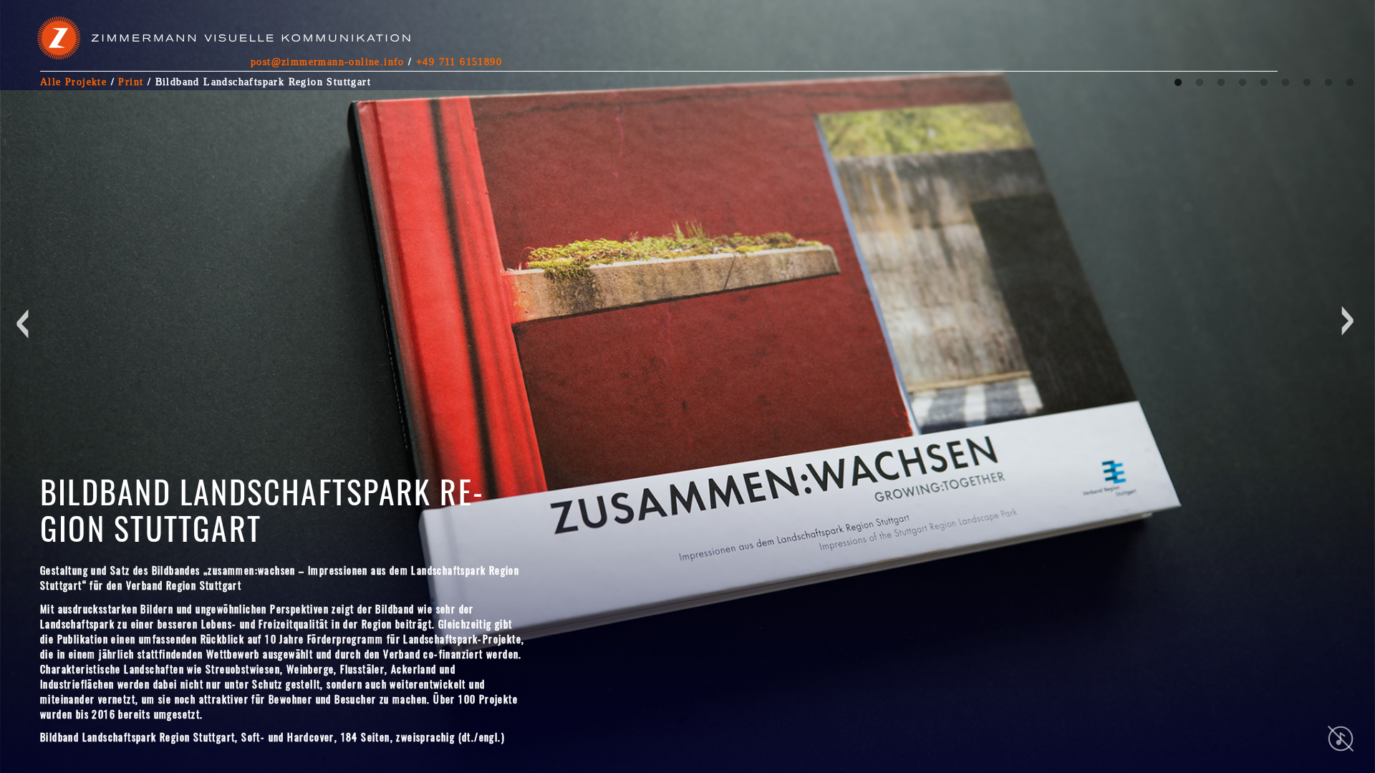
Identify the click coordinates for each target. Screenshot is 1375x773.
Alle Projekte (73, 81)
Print (130, 81)
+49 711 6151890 (459, 61)
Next (1168, 425)
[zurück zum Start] (225, 42)
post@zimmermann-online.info (328, 61)
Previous (27, 425)
